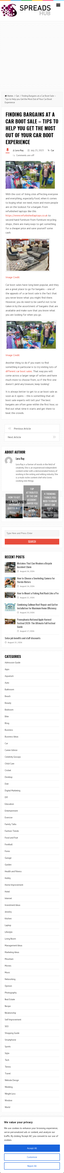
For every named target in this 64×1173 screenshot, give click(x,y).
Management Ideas (13, 945)
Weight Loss (10, 1093)
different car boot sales (19, 371)
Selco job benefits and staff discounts (22, 638)
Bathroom (9, 689)
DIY (6, 797)
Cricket (8, 770)
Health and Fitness (13, 871)
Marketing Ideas (12, 952)
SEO (7, 1026)
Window (8, 1100)
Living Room (10, 938)
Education (9, 804)
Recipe (8, 1006)
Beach (8, 696)
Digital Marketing (12, 790)
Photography (11, 992)
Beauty (8, 703)
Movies (8, 965)
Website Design (12, 1080)
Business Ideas (11, 736)
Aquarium (9, 676)
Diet (7, 783)
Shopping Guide (12, 1033)
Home (10, 95)
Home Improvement (14, 884)
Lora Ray (19, 150)
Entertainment (11, 810)
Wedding (9, 1087)
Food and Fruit (11, 837)
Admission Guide (12, 662)
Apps (7, 669)
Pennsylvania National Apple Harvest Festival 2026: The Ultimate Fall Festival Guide (36, 623)
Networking (10, 979)
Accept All (32, 1148)
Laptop (8, 925)
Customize (32, 1157)
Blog (7, 723)
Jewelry (8, 911)
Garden (8, 864)
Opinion (8, 986)
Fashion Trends (12, 831)
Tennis (8, 1066)
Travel (8, 1073)
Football (9, 844)
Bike (7, 716)
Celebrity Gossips (13, 756)
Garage (8, 858)
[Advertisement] (32, 55)
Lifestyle (8, 932)
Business (9, 730)
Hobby (8, 878)
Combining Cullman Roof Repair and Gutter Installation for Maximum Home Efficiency (37, 606)
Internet (8, 898)
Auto (7, 682)
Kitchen (8, 918)
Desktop (8, 777)
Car (17, 95)
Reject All (32, 1165)
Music (7, 972)
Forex (7, 851)
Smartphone (10, 1039)
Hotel (7, 891)
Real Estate (10, 999)
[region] (32, 1145)
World (7, 1107)
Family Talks (10, 824)
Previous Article (22, 428)
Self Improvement (13, 1019)
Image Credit (13, 277)
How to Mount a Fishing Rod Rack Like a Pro (38, 593)
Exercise (8, 817)
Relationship (10, 1012)
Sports (8, 1046)
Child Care (9, 763)
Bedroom (9, 709)
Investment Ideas (12, 905)
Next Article (14, 437)
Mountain (9, 959)
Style (7, 1053)
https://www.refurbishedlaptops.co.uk (26, 215)
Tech (7, 1060)
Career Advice (11, 750)
